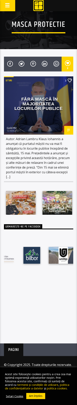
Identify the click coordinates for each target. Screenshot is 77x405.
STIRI (9, 80)
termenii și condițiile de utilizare (37, 385)
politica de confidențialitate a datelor (37, 386)
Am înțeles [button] (35, 396)
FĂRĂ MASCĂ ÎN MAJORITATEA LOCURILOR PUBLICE (38, 104)
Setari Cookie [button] (14, 396)
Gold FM (11, 128)
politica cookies (57, 388)
